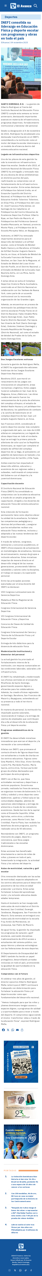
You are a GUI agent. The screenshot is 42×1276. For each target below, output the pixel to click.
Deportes (11, 17)
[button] (35, 6)
